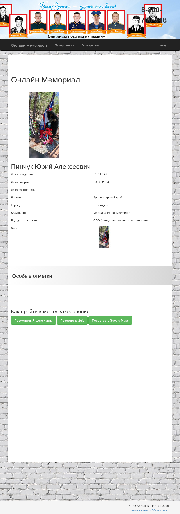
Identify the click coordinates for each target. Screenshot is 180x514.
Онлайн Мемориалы (30, 45)
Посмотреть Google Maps (110, 320)
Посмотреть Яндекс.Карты (33, 320)
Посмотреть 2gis (72, 320)
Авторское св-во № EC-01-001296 (149, 510)
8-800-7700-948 (152, 14)
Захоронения (64, 45)
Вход (162, 45)
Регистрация (90, 45)
